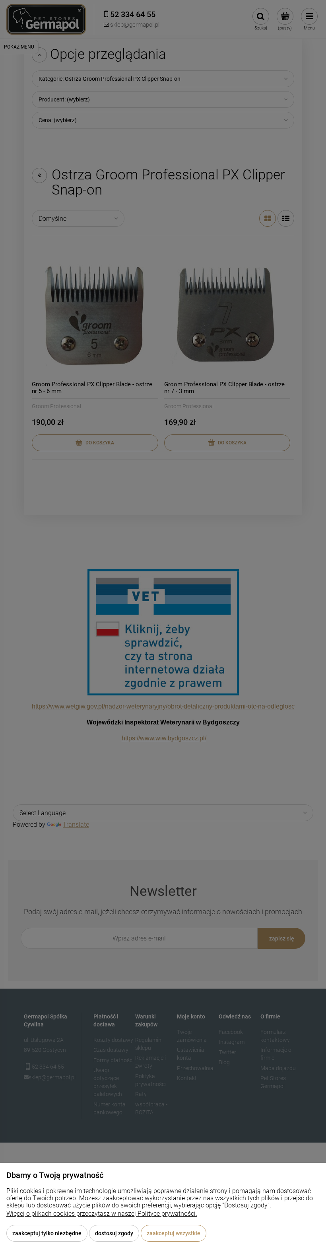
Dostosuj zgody (114, 1233)
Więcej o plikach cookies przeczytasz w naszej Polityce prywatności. (101, 1213)
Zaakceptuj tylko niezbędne (47, 1233)
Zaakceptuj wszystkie (173, 1233)
